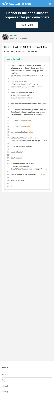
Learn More (27, 25)
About (5, 386)
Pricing (5, 391)
